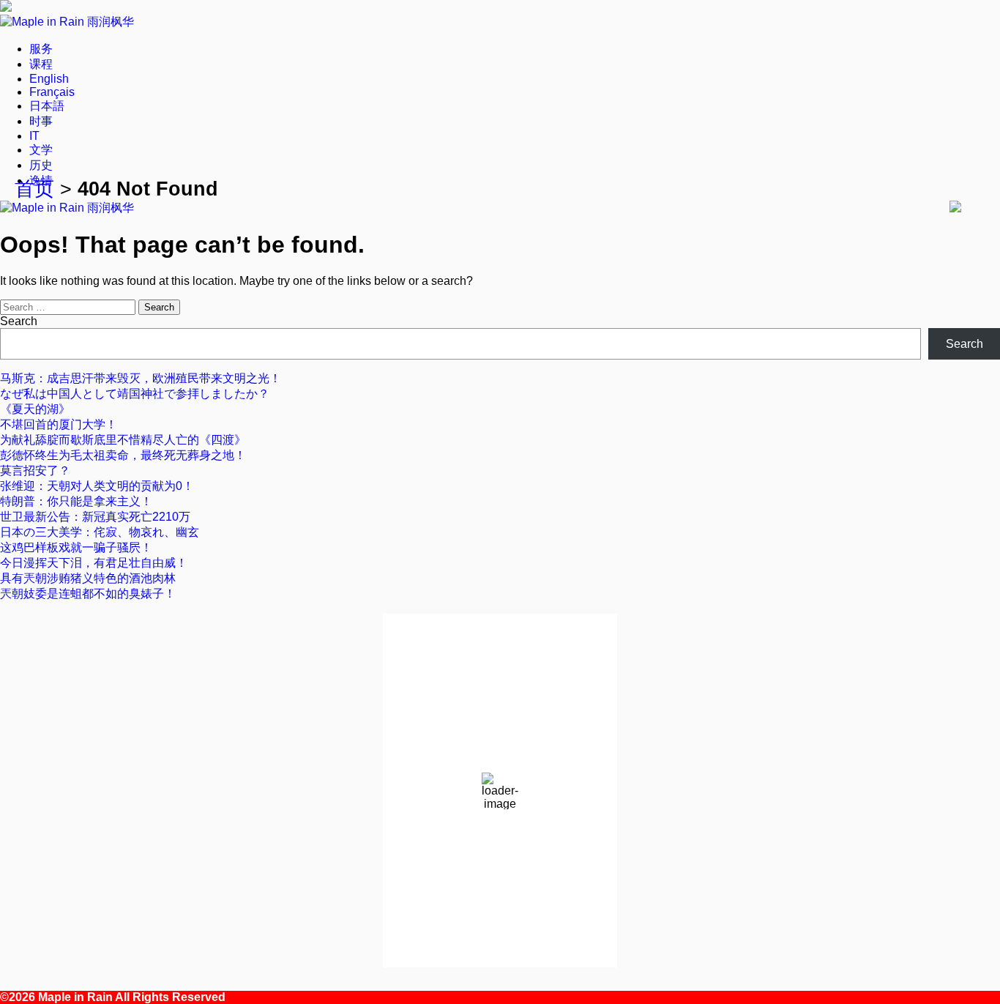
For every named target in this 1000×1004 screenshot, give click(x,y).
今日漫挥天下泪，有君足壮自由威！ (93, 563)
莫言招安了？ (35, 470)
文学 (41, 150)
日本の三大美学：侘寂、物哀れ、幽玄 (99, 532)
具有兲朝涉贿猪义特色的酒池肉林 (88, 578)
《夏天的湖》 (35, 409)
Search (18, 321)
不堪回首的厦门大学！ (58, 424)
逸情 (41, 180)
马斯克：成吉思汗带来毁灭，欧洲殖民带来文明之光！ (140, 378)
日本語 (46, 106)
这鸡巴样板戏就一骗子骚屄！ (76, 547)
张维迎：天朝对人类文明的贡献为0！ (97, 486)
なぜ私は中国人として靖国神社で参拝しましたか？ (134, 393)
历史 (41, 165)
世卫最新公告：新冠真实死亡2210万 (95, 516)
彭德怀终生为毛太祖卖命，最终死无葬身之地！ (123, 455)
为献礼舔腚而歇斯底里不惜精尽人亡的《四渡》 (123, 440)
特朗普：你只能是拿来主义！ (76, 501)
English (49, 78)
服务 (41, 48)
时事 (41, 121)
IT (34, 136)
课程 (41, 64)
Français (52, 92)
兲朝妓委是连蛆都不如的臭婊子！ (88, 593)
